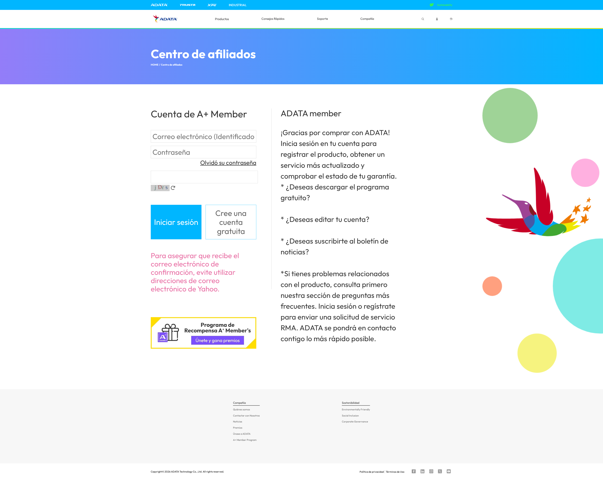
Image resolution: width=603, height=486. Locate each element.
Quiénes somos (241, 409)
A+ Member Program (245, 439)
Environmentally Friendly (356, 409)
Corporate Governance (355, 421)
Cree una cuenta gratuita (231, 222)
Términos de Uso (395, 471)
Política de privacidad (372, 471)
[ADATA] (159, 5)
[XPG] (212, 5)
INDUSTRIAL (238, 5)
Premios (237, 427)
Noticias (237, 421)
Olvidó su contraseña (228, 162)
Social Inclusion (350, 415)
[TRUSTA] (187, 5)
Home (154, 64)
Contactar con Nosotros (246, 415)
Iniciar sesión (176, 222)
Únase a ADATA (241, 433)
